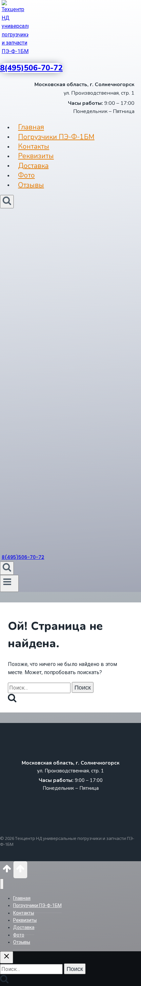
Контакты (33, 146)
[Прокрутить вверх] (6, 870)
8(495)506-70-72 (31, 68)
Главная (31, 127)
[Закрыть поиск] (6, 957)
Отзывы (31, 184)
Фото (26, 175)
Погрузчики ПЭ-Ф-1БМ (56, 136)
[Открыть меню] (9, 583)
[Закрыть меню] (2, 884)
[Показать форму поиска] (7, 201)
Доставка (33, 165)
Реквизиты (36, 156)
